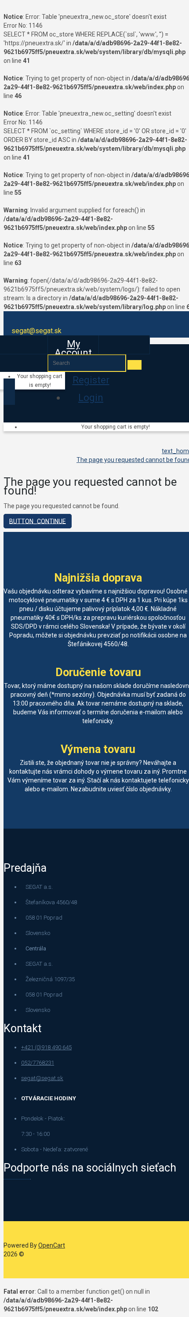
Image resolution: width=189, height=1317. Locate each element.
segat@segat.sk (42, 1078)
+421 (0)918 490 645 (46, 1047)
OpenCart (51, 1245)
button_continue (37, 520)
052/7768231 (37, 1062)
